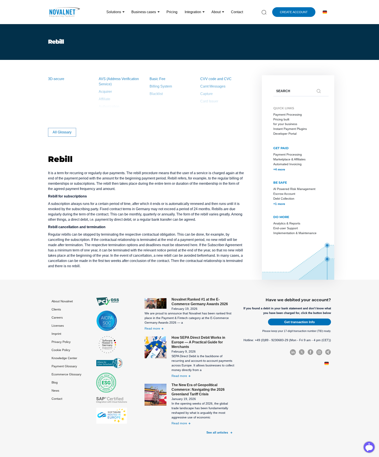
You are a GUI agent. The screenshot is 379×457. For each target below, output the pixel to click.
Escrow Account (284, 193)
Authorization (109, 106)
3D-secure (56, 79)
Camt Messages (212, 86)
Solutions (113, 12)
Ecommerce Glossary (66, 374)
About (216, 12)
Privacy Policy (61, 342)
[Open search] (264, 11)
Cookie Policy (61, 350)
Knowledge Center (64, 358)
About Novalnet (62, 301)
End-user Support (285, 228)
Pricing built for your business (285, 122)
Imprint (56, 333)
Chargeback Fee (213, 116)
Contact (237, 12)
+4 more (279, 169)
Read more (152, 328)
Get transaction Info (299, 322)
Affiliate (104, 99)
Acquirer (105, 91)
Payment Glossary (64, 366)
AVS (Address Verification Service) (119, 81)
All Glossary (62, 132)
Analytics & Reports (286, 223)
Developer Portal (285, 133)
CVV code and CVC (216, 79)
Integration (193, 12)
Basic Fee (157, 79)
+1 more (279, 204)
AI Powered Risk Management (294, 189)
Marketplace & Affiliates (289, 159)
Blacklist (156, 94)
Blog (55, 382)
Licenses (58, 325)
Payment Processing (287, 114)
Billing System (161, 86)
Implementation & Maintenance (294, 233)
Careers (57, 317)
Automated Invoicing (287, 164)
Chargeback (209, 109)
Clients (56, 309)
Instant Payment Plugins (290, 129)
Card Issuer (209, 101)
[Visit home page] (64, 12)
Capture (206, 94)
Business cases (143, 12)
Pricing (171, 12)
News (55, 390)
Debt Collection (283, 198)
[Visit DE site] (324, 12)
